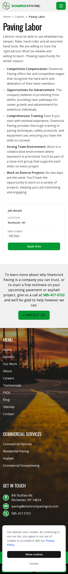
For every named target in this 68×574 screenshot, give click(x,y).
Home (7, 16)
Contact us (34, 315)
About (7, 371)
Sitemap (9, 407)
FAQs (6, 392)
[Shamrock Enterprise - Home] (28, 6)
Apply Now (34, 246)
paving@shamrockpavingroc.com (35, 506)
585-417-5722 (54, 295)
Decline (34, 563)
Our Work (10, 364)
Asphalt (8, 458)
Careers (19, 16)
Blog (6, 400)
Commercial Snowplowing (21, 465)
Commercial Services (17, 444)
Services (9, 357)
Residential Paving (16, 451)
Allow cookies (34, 554)
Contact (8, 414)
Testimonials (12, 385)
